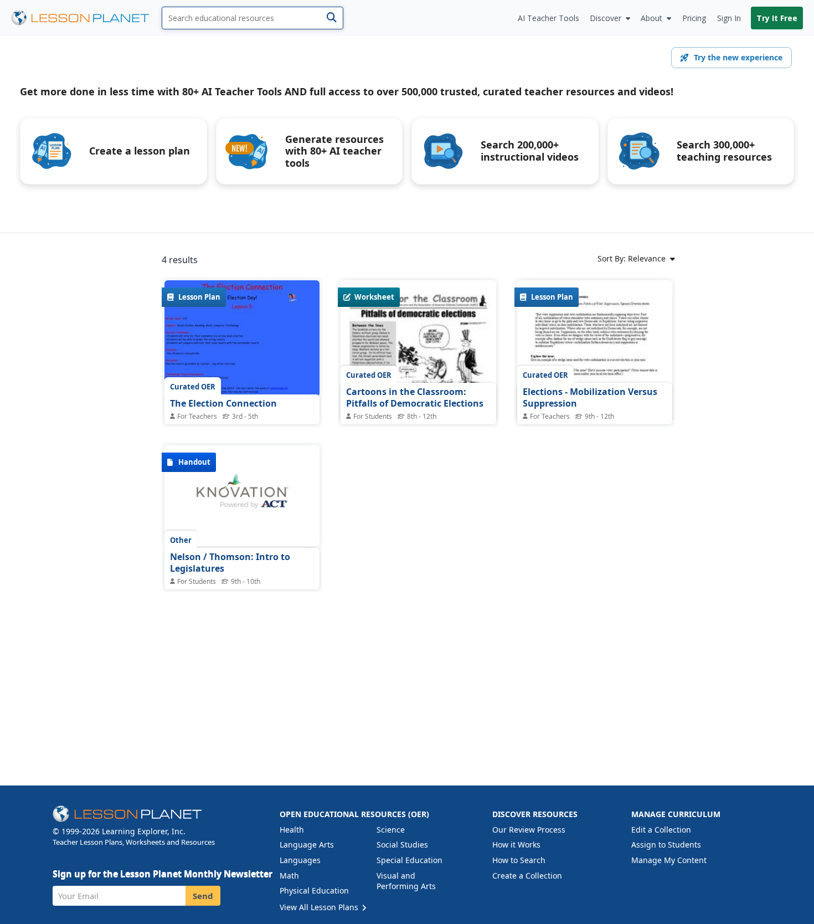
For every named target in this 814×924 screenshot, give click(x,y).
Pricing (694, 18)
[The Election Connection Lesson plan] (242, 338)
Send (203, 895)
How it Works (516, 844)
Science (391, 829)
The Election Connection (223, 403)
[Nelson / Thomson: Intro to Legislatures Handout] (242, 496)
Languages (300, 860)
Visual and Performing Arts (406, 881)
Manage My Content (669, 860)
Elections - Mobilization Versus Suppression (590, 398)
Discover (605, 18)
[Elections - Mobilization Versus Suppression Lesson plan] (594, 381)
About (651, 18)
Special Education (409, 860)
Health (292, 829)
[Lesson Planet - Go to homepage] (86, 18)
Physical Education (314, 890)
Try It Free (776, 18)
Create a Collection (527, 875)
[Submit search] (331, 18)
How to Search (518, 860)
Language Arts (307, 844)
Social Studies (402, 844)
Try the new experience (738, 57)
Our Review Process (528, 829)
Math (289, 875)
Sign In (729, 18)
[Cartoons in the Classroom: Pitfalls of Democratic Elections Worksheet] (418, 381)
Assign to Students (666, 844)
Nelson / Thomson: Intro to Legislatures (230, 563)
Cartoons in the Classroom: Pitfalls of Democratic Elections (414, 398)
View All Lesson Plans (320, 907)
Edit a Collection (661, 829)
